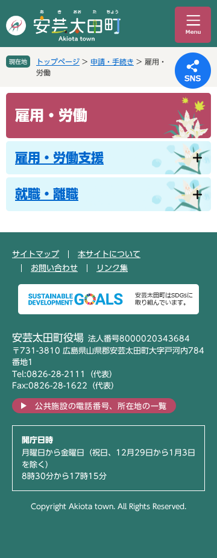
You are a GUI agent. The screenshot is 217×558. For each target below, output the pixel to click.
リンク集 (112, 268)
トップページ (58, 61)
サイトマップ (35, 254)
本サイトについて (109, 254)
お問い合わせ (54, 268)
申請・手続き (112, 61)
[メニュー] (193, 25)
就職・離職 (46, 194)
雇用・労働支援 (59, 157)
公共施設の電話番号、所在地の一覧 (101, 406)
